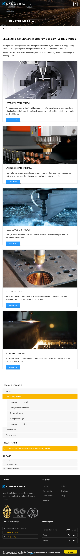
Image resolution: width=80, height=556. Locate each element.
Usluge (11, 29)
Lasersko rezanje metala (19, 402)
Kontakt (46, 500)
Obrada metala (11, 430)
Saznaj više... (31, 553)
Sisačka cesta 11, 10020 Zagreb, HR (16, 461)
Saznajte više (13, 120)
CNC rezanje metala (13, 397)
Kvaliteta (64, 491)
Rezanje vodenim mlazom (19, 408)
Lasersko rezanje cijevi (18, 424)
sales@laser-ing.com (13, 468)
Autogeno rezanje (17, 419)
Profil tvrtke (48, 496)
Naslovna (46, 486)
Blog (63, 496)
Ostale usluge (11, 435)
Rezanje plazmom (16, 413)
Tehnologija (47, 491)
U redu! (71, 551)
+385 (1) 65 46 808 (12, 464)
